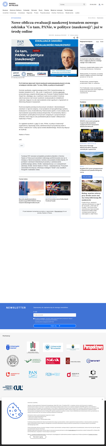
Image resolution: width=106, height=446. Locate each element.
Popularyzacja (45, 13)
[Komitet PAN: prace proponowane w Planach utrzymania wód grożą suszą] (91, 162)
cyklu (36, 123)
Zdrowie (34, 10)
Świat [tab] (101, 41)
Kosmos (5, 10)
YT (34, 92)
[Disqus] (44, 239)
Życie (40, 10)
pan (22, 145)
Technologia (68, 10)
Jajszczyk (61, 92)
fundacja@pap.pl (72, 430)
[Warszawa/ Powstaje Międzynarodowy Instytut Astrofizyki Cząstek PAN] (91, 139)
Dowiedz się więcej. (93, 434)
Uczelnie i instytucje (88, 119)
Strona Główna (91, 17)
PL (99, 4)
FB (37, 92)
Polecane (87, 177)
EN (102, 4)
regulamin (42, 318)
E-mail (35, 312)
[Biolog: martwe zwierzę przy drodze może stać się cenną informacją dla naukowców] (91, 197)
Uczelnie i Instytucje (9, 13)
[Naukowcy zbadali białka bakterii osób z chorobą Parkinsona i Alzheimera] (91, 68)
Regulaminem (59, 211)
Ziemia (46, 10)
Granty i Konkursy (58, 13)
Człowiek (26, 10)
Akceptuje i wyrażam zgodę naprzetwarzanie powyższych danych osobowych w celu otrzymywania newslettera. (53, 319)
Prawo (36, 13)
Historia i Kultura (15, 10)
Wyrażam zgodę (38, 437)
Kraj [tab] (97, 41)
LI (39, 92)
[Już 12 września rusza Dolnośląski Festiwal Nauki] (58, 192)
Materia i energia (56, 10)
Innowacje (21, 13)
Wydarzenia (69, 13)
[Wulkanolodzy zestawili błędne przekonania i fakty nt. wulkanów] (91, 82)
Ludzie (77, 13)
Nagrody (29, 13)
